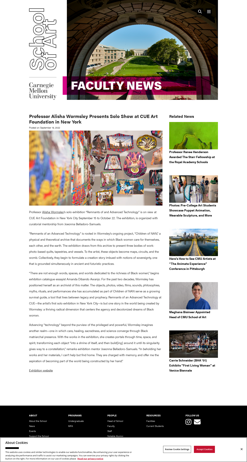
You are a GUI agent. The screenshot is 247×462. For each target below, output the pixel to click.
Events (32, 431)
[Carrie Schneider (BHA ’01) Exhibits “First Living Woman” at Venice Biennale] (193, 344)
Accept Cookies (204, 449)
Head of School (115, 421)
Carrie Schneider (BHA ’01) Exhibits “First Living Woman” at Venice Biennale (192, 365)
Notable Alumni (115, 436)
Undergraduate (76, 421)
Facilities (150, 421)
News (32, 426)
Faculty (111, 426)
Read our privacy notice (90, 458)
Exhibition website (41, 370)
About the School (38, 421)
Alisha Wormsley (53, 212)
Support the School (39, 436)
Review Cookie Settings (177, 449)
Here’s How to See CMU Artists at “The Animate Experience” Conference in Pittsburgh (192, 263)
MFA (70, 426)
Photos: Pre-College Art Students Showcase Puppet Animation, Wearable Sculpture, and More (192, 210)
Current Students (155, 426)
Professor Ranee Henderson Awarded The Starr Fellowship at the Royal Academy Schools (192, 157)
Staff (109, 431)
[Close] (241, 449)
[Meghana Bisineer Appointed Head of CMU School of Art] (193, 295)
